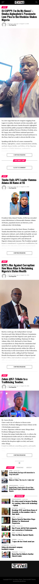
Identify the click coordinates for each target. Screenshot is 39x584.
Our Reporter (12, 25)
